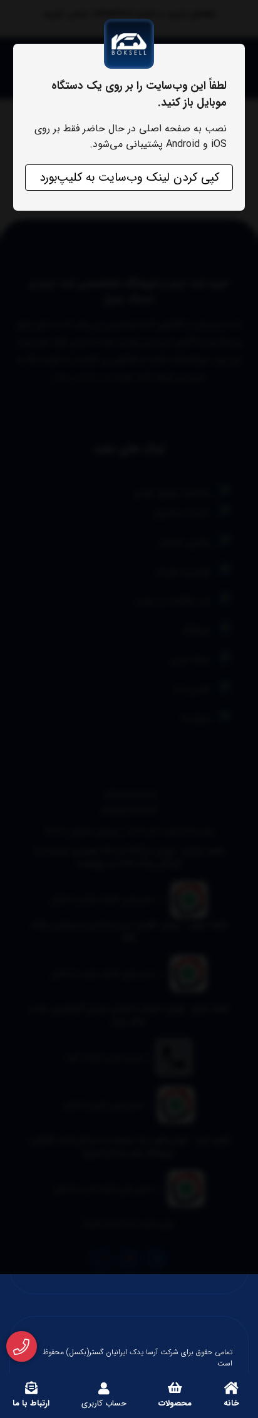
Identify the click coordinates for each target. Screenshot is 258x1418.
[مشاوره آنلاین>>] (21, 1346)
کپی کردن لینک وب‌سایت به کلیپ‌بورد (129, 177)
